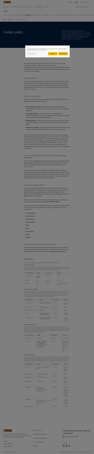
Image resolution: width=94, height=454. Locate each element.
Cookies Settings (31, 53)
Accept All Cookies (63, 53)
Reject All (53, 53)
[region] (47, 51)
